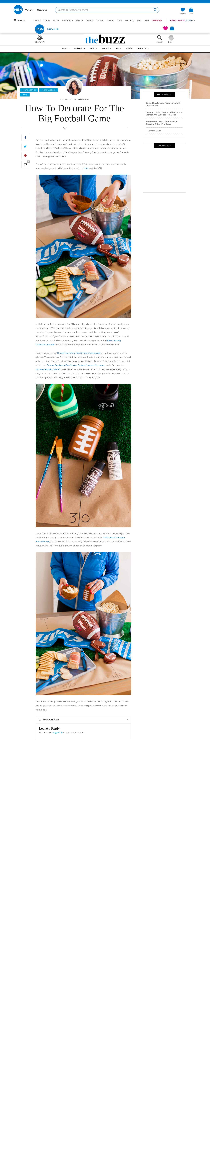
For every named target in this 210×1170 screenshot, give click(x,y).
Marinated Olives (153, 131)
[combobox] (106, 10)
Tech (118, 48)
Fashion (37, 20)
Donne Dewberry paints (48, 369)
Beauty (79, 20)
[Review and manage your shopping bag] (172, 28)
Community (143, 48)
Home (56, 20)
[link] (191, 11)
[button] (191, 16)
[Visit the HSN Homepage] (18, 13)
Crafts (119, 20)
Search (155, 9)
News (129, 48)
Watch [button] (29, 10)
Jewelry (89, 20)
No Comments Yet (51, 720)
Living (105, 48)
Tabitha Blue (83, 99)
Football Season (49, 90)
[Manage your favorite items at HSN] (165, 28)
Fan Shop (129, 20)
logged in (58, 732)
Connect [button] (42, 10)
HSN (86, 168)
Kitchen (100, 20)
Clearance (157, 20)
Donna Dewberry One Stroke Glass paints (78, 353)
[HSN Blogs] (105, 39)
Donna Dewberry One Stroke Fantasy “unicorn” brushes (76, 365)
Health (110, 20)
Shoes (47, 20)
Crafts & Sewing (29, 90)
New (139, 20)
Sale (147, 20)
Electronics (67, 20)
